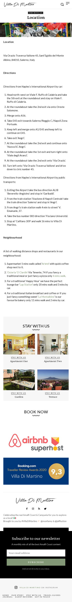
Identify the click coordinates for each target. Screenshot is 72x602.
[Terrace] (53, 380)
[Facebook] (27, 509)
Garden (19, 396)
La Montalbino (46, 296)
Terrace (53, 396)
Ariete (45, 263)
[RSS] (39, 509)
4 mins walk (59, 275)
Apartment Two (53, 361)
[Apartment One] (19, 344)
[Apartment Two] (53, 344)
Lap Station (26, 284)
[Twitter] (45, 509)
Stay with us (35, 13)
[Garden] (19, 380)
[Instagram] (33, 509)
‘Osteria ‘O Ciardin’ (17, 272)
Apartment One (19, 361)
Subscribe (36, 562)
